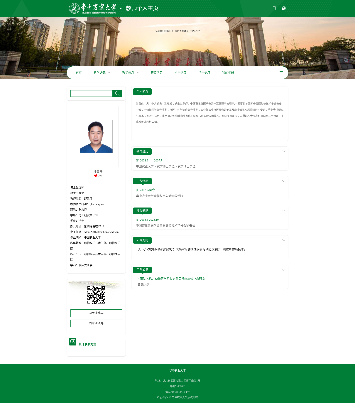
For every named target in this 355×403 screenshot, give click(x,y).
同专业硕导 (96, 323)
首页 (79, 72)
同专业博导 (96, 313)
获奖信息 (157, 72)
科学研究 (100, 72)
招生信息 (180, 72)
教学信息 (128, 72)
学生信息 (204, 72)
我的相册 (228, 72)
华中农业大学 (177, 370)
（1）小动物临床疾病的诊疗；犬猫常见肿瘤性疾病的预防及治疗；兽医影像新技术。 (191, 249)
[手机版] (274, 9)
